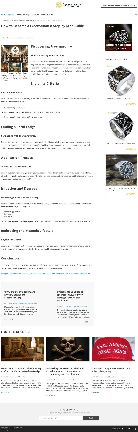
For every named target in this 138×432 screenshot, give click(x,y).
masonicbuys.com (6, 430)
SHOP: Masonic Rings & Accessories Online (119, 5)
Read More (5, 392)
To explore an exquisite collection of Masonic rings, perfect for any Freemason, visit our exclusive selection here (46, 273)
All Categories (8, 14)
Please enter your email (49, 418)
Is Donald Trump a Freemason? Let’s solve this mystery (111, 370)
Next (87, 322)
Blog (7, 20)
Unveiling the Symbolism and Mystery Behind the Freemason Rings (19, 294)
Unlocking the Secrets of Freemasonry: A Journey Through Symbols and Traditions (70, 296)
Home (3, 20)
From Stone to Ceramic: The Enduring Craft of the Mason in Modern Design (21, 370)
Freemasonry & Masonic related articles (35, 14)
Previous (10, 319)
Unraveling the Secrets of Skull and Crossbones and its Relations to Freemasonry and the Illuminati (65, 371)
